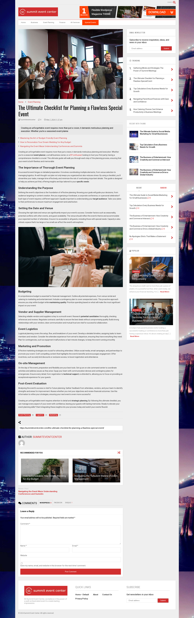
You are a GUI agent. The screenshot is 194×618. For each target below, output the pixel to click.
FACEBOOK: (58, 503)
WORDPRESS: (45, 503)
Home (23, 22)
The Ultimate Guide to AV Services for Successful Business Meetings (146, 317)
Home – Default (82, 595)
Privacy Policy (81, 599)
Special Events (90, 22)
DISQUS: (68, 503)
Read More (164, 292)
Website (23, 555)
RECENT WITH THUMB (137, 123)
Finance (62, 22)
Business (34, 22)
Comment (25, 524)
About (95, 595)
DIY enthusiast (76, 155)
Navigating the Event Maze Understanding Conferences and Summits (51, 146)
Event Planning (48, 22)
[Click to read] (45, 470)
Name (23, 546)
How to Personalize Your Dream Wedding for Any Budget (45, 142)
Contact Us (107, 595)
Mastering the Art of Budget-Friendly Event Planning (43, 138)
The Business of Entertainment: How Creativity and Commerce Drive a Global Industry (155, 172)
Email (75, 546)
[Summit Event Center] (38, 15)
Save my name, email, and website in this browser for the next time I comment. (53, 566)
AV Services (75, 22)
